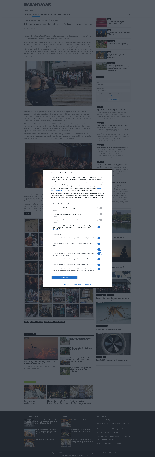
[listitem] (77, 204)
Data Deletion (67, 284)
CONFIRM (64, 277)
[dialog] (77, 229)
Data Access (77, 284)
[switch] (99, 208)
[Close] (108, 173)
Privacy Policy (88, 284)
